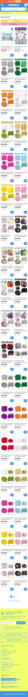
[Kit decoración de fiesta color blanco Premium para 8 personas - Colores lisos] (20, 98)
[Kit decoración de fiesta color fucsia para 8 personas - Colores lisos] (7, 507)
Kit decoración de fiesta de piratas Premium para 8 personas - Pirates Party (7, 361)
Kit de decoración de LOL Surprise (19, 47)
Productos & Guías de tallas (8, 651)
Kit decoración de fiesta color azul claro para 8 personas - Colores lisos (20, 518)
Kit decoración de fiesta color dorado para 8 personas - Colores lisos (20, 487)
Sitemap (3, 669)
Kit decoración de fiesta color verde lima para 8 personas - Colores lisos (7, 487)
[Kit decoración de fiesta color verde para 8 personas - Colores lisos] (20, 381)
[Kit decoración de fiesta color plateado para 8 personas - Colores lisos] (7, 381)
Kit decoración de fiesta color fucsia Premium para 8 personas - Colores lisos (7, 173)
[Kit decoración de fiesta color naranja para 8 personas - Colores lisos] (20, 412)
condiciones (6, 628)
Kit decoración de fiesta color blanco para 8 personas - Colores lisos (20, 455)
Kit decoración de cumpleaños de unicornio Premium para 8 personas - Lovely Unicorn (7, 330)
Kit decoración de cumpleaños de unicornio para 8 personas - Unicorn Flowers (6, 581)
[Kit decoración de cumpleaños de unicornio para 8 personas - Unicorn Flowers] (7, 570)
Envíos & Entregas (6, 652)
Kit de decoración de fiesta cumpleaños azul (7, 47)
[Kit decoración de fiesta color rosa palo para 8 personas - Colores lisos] (20, 538)
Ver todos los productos (14, 601)
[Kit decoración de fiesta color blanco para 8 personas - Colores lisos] (20, 444)
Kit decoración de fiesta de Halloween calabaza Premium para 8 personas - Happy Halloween (20, 298)
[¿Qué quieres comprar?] (2, 5)
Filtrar (6, 21)
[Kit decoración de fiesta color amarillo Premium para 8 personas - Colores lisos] (7, 193)
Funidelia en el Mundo (7, 662)
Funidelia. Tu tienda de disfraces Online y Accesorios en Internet (13, 5)
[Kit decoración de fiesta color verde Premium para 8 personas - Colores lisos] (20, 67)
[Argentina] (2, 679)
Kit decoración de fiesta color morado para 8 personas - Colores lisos (7, 424)
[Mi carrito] (25, 5)
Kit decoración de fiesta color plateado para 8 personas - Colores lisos (7, 392)
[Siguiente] (17, 596)
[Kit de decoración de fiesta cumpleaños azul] (7, 35)
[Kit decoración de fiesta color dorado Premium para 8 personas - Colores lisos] (20, 130)
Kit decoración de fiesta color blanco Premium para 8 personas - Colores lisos (20, 110)
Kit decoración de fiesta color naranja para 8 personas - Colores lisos (20, 424)
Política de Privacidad (7, 665)
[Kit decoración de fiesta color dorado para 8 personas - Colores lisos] (20, 475)
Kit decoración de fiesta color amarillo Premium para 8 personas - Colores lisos (7, 204)
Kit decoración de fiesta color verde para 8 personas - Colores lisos (20, 392)
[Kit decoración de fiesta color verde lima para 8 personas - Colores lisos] (7, 475)
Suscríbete (21, 623)
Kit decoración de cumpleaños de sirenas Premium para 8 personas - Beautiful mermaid (20, 330)
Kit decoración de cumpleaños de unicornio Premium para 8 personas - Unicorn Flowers (7, 235)
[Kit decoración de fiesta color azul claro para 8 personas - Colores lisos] (20, 507)
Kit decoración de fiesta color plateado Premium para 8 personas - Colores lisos (7, 78)
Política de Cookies (6, 667)
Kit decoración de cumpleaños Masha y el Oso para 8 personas (20, 361)
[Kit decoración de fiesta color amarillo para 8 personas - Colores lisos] (7, 538)
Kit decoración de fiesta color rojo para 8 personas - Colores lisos (7, 455)
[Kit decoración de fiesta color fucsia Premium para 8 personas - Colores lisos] (7, 161)
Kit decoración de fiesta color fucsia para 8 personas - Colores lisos (7, 518)
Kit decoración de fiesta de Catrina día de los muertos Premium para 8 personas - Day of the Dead (20, 235)
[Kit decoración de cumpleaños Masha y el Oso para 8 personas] (20, 350)
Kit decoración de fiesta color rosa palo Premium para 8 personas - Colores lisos (20, 204)
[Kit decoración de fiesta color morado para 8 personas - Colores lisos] (7, 412)
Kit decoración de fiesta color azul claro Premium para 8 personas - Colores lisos (20, 173)
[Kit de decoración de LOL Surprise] (20, 35)
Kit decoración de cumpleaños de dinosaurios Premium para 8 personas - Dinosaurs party (19, 267)
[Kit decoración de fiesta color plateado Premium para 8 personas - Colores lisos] (7, 67)
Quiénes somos (5, 670)
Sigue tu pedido (15, 640)
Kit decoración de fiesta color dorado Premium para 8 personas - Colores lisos (20, 141)
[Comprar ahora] (12, 55)
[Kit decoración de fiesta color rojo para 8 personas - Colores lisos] (7, 444)
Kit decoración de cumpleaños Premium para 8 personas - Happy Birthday (6, 298)
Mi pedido (3, 649)
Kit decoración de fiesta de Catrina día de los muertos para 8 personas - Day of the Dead (20, 581)
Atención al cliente (15, 634)
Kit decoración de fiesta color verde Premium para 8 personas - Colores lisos (20, 78)
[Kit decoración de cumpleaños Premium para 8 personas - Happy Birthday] (7, 287)
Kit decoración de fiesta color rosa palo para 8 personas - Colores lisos (20, 550)
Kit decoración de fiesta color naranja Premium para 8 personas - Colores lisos (7, 110)
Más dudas (4, 655)
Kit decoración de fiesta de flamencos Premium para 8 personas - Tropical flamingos (7, 267)
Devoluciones (5, 654)
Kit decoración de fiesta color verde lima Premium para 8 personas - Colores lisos (7, 141)
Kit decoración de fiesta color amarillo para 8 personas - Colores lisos (7, 550)
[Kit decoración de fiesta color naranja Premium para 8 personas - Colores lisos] (7, 98)
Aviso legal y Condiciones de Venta (10, 664)
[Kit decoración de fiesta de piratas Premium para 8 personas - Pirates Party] (7, 350)
